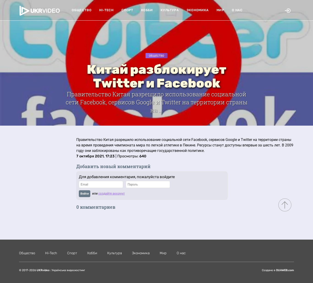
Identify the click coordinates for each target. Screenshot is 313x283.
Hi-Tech (106, 10)
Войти (84, 193)
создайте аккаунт (111, 193)
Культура (170, 10)
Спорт (127, 10)
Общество (81, 10)
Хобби (147, 10)
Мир (220, 10)
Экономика (198, 10)
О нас (237, 10)
